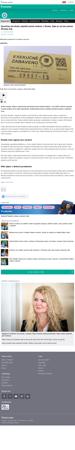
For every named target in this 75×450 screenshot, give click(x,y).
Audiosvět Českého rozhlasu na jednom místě (15, 216)
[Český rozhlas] (7, 2)
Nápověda (41, 362)
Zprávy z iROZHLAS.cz (10, 281)
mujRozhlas (5, 203)
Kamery (71, 10)
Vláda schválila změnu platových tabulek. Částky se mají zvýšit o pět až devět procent (29, 343)
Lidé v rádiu (42, 365)
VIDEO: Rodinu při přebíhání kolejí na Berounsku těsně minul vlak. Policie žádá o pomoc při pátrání (33, 339)
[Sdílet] (5, 102)
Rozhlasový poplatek (45, 373)
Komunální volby (7, 362)
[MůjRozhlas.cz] (3, 43)
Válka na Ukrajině (7, 360)
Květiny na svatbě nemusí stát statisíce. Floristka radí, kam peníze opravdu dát (39, 250)
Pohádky (26, 207)
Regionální (5, 21)
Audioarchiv (64, 10)
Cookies (4, 420)
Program (55, 10)
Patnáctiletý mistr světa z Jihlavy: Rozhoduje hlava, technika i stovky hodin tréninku (41, 241)
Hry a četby (6, 207)
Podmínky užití (22, 420)
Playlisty (45, 21)
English (31, 420)
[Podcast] (1, 102)
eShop (4, 368)
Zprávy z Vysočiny (7, 34)
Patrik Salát (9, 182)
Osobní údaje (12, 420)
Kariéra (40, 368)
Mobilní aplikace (7, 385)
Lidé (52, 21)
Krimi (17, 207)
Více (67, 21)
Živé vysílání (48, 207)
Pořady (25, 21)
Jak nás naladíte (43, 360)
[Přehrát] (3, 95)
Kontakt (41, 371)
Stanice (4, 365)
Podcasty (5, 383)
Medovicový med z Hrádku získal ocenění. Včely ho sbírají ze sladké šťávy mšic (39, 232)
